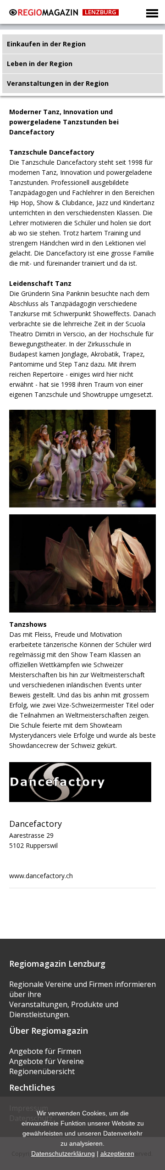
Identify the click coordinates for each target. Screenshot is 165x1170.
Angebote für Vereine (46, 1061)
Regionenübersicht (42, 1071)
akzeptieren (117, 1153)
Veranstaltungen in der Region (58, 83)
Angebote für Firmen (45, 1051)
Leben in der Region (39, 63)
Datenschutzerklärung (63, 1153)
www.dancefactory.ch (41, 875)
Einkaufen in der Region (46, 43)
